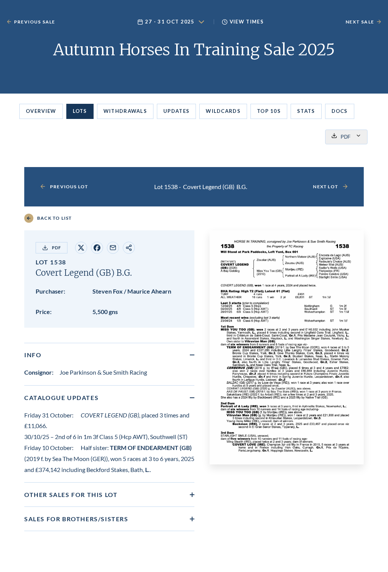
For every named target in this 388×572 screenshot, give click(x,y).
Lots (80, 111)
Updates (176, 111)
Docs (340, 111)
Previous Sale (34, 22)
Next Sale (360, 22)
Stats (306, 111)
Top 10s (269, 111)
